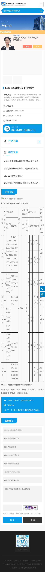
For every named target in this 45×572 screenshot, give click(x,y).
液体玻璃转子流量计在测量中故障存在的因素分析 (22, 183)
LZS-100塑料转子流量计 (23, 400)
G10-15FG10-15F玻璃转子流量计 (27, 410)
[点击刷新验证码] (30, 507)
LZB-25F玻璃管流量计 (13, 176)
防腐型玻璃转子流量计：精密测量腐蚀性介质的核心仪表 (22, 169)
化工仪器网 (17, 561)
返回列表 (10, 405)
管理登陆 (26, 561)
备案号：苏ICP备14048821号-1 (24, 568)
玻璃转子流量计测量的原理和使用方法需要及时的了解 (22, 161)
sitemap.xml (36, 561)
